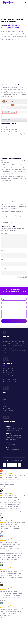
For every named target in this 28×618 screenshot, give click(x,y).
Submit (14, 321)
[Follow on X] (8, 465)
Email (3, 259)
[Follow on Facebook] (4, 465)
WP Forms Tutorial (13, 25)
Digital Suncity (6, 460)
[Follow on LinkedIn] (15, 465)
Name (3, 251)
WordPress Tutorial (13, 27)
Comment (4, 233)
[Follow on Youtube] (19, 465)
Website (3, 268)
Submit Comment (22, 277)
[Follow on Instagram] (12, 465)
